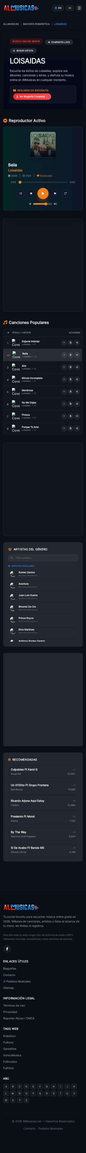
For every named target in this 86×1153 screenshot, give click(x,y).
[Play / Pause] (43, 193)
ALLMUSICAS (11, 23)
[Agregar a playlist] (64, 343)
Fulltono (8, 1042)
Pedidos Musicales (18, 981)
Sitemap (8, 987)
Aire (24, 365)
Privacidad (10, 1012)
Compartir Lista (60, 42)
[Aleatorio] (21, 193)
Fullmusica (10, 1061)
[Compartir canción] (77, 343)
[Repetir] (65, 193)
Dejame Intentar (31, 341)
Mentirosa (27, 390)
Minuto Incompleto (32, 378)
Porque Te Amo (30, 426)
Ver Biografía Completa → (33, 96)
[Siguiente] (55, 193)
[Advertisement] (43, 283)
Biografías (9, 968)
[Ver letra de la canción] (70, 343)
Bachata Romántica (36, 23)
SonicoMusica (12, 1055)
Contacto (9, 975)
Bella (25, 353)
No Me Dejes (29, 402)
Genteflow (9, 1048)
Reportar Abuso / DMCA (18, 1018)
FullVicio (8, 1068)
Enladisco (9, 1036)
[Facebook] (7, 949)
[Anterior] (31, 193)
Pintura (26, 414)
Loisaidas (26, 344)
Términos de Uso (14, 1005)
